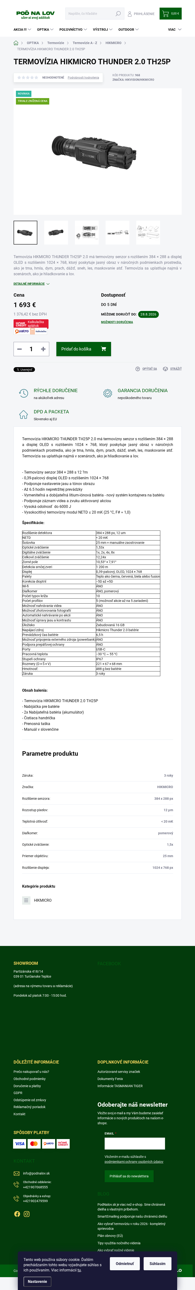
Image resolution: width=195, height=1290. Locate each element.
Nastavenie (37, 1281)
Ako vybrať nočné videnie (116, 1250)
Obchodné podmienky (30, 1079)
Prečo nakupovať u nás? (31, 1072)
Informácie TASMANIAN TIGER (120, 1086)
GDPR (18, 1093)
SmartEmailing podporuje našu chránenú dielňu (132, 1216)
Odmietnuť (125, 1263)
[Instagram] (26, 1213)
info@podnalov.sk (36, 1173)
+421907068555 (37, 1184)
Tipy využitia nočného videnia (119, 1243)
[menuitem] (23, 29)
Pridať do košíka (76, 348)
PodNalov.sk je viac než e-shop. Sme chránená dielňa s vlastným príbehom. (131, 1207)
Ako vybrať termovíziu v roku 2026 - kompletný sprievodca (132, 1226)
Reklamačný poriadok (29, 1107)
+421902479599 (37, 1198)
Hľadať (118, 13)
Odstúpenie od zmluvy (30, 1100)
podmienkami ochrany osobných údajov (134, 1162)
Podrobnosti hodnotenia (83, 77)
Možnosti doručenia (117, 322)
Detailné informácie (29, 283)
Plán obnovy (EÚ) (110, 1236)
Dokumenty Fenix (110, 1079)
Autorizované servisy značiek (119, 1072)
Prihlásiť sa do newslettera (129, 1176)
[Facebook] (17, 1213)
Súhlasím (158, 1263)
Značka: (133, 79)
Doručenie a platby (27, 1086)
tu (79, 1270)
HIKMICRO (43, 900)
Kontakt (19, 1114)
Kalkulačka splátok (36, 324)
